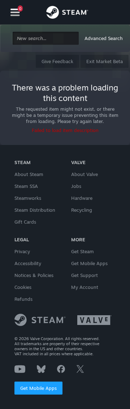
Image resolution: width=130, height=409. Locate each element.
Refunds (23, 299)
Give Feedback (57, 61)
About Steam (28, 174)
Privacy (22, 251)
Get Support (84, 275)
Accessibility (27, 263)
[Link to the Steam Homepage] (67, 13)
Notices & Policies (33, 275)
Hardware (81, 198)
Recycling (81, 210)
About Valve (84, 174)
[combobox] (45, 38)
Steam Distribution (34, 210)
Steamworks (27, 198)
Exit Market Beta (104, 61)
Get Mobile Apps (38, 388)
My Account (84, 287)
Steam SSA (26, 186)
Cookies (22, 287)
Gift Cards (25, 222)
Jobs (76, 186)
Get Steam (82, 251)
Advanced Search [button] (103, 38)
